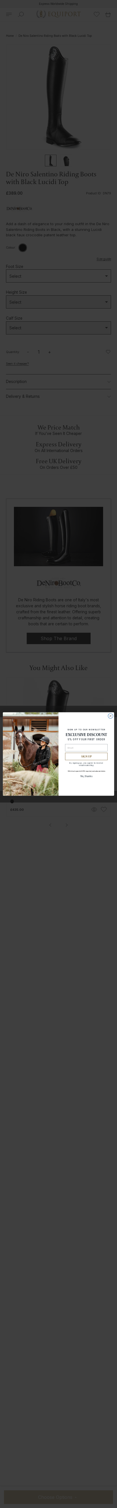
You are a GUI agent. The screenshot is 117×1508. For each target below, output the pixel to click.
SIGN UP (86, 757)
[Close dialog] (110, 716)
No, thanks (86, 776)
